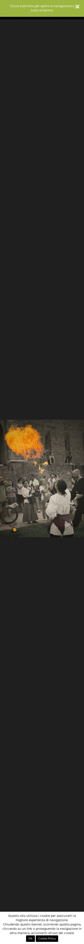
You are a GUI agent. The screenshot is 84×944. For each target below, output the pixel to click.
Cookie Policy (47, 938)
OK (30, 938)
